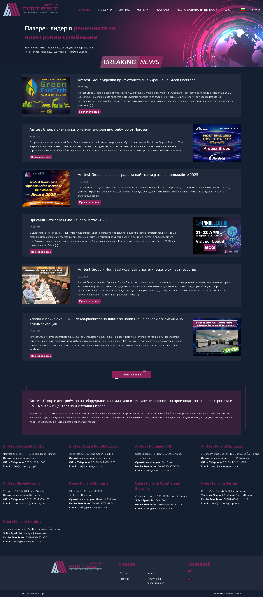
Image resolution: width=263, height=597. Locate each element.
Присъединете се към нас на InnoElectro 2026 (68, 220)
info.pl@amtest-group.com (224, 466)
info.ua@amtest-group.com (26, 541)
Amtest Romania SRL (153, 446)
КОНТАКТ (143, 9)
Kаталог (163, 9)
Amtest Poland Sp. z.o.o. (222, 446)
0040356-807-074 (169, 466)
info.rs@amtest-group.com (224, 503)
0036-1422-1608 (35, 462)
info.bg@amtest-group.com (92, 507)
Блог (228, 9)
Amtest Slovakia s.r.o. (22, 483)
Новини (124, 578)
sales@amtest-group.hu (25, 466)
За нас (124, 573)
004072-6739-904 (103, 503)
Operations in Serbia (219, 483)
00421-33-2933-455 (37, 499)
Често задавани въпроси (197, 9)
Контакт (151, 573)
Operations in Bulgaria (89, 483)
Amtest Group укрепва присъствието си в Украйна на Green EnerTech (136, 80)
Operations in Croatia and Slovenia (157, 485)
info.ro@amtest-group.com (158, 470)
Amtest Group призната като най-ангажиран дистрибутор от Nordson (89, 129)
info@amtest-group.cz (90, 466)
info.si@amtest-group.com (158, 508)
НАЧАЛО (84, 9)
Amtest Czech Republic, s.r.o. (94, 446)
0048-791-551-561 (37, 537)
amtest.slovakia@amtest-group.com (31, 503)
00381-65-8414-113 (236, 499)
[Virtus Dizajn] (227, 593)
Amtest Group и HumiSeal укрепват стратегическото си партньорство (137, 269)
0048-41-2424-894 (234, 462)
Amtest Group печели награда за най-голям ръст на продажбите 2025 (138, 174)
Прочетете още (89, 111)
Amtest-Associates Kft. (23, 446)
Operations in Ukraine (22, 521)
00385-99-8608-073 (170, 504)
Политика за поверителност (155, 580)
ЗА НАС (124, 9)
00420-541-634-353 (103, 462)
